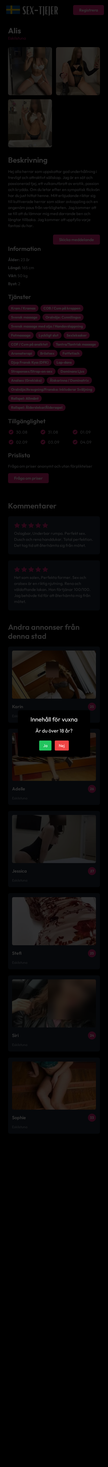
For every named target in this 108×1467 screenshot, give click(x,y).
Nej (62, 745)
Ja (45, 745)
